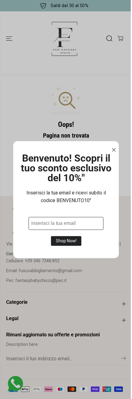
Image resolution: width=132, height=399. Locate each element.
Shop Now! (66, 240)
